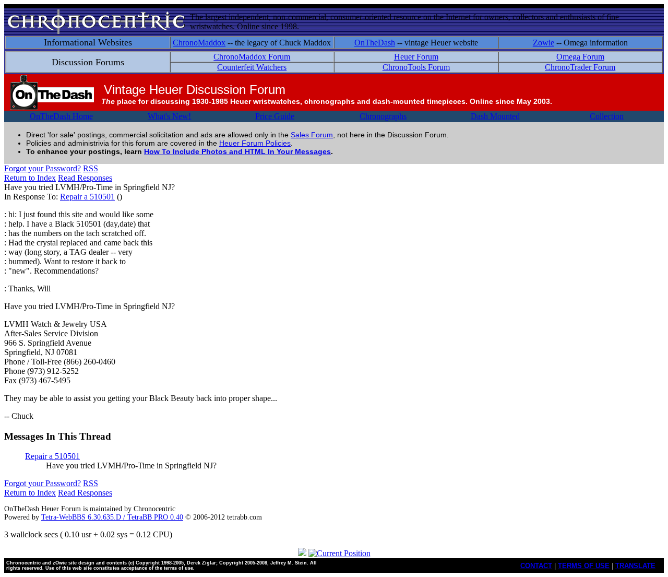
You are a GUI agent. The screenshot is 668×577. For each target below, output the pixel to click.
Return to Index (30, 177)
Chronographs (383, 116)
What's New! (169, 116)
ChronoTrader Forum (580, 67)
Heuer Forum (416, 56)
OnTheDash (374, 42)
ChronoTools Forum (416, 67)
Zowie (543, 42)
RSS (90, 168)
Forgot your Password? (42, 168)
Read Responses (85, 177)
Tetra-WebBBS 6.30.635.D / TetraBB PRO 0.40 (112, 517)
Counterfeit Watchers (252, 67)
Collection (607, 116)
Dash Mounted (495, 116)
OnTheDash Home (61, 116)
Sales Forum (312, 135)
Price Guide (274, 116)
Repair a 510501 (87, 196)
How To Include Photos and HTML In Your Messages (237, 151)
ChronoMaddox (199, 42)
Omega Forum (580, 56)
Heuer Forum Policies (255, 143)
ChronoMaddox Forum (251, 56)
